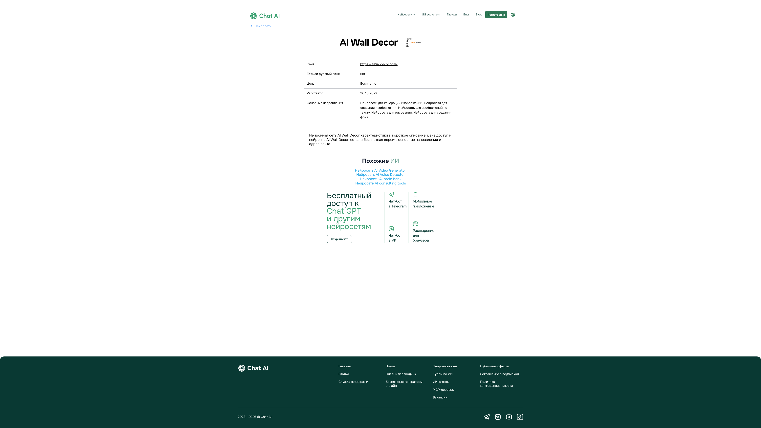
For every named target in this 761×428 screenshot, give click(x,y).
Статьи (343, 374)
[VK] (498, 417)
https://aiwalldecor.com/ (379, 64)
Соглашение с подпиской (499, 374)
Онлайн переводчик (401, 374)
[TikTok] (520, 417)
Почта (390, 366)
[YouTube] (509, 417)
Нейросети (405, 14)
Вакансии (440, 397)
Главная (344, 366)
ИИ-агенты (441, 382)
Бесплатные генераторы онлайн (404, 384)
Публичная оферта (494, 366)
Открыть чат (339, 239)
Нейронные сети (445, 366)
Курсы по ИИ (443, 374)
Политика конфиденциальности (496, 384)
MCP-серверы (443, 390)
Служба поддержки (353, 382)
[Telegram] (487, 417)
